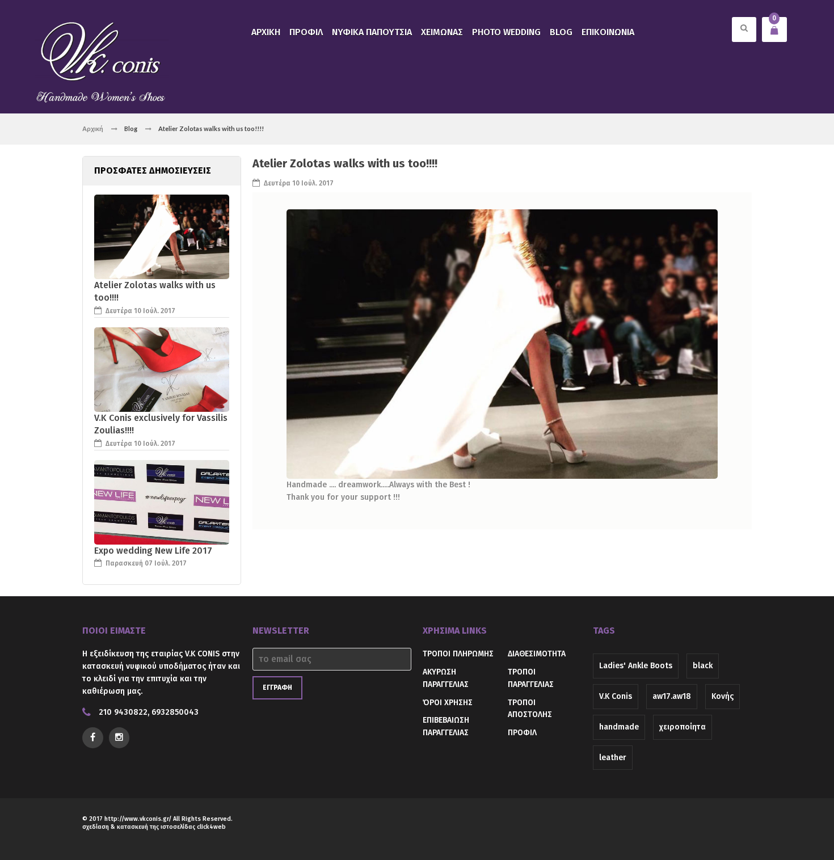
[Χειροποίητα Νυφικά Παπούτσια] (102, 60)
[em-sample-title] (119, 737)
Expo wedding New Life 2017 (153, 550)
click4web (211, 827)
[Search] (744, 36)
